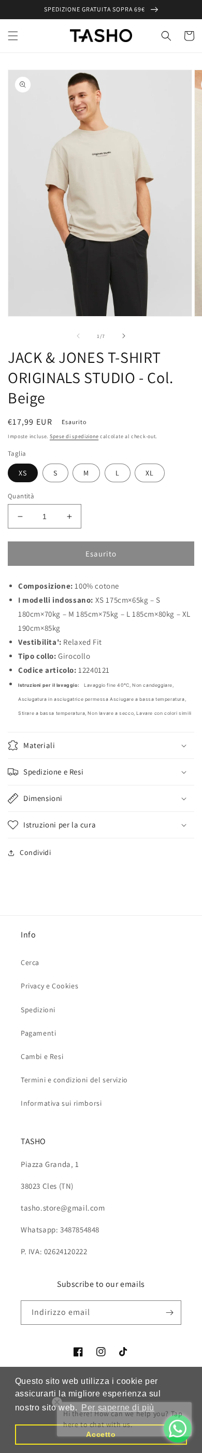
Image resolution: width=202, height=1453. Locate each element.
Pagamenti (38, 1033)
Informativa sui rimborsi (61, 1103)
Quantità (21, 496)
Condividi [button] (35, 852)
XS (23, 473)
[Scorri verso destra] (123, 335)
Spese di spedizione (74, 436)
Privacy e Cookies (49, 985)
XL (150, 473)
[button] (13, 35)
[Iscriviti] (169, 1312)
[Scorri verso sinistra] (78, 335)
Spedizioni (38, 1009)
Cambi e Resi (42, 1056)
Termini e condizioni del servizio (74, 1079)
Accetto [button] (101, 1434)
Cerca (30, 962)
